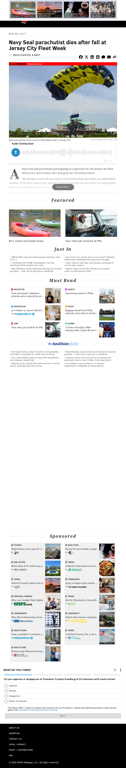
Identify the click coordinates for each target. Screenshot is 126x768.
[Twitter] (86, 58)
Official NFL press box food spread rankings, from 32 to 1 (35, 258)
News (24, 22)
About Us (14, 727)
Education (19, 289)
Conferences (20, 613)
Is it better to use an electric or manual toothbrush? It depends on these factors (84, 364)
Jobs (16, 323)
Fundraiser (74, 579)
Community (74, 613)
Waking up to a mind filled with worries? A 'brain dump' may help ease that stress (35, 364)
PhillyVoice (7, 24)
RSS (11, 755)
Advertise (14, 733)
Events (71, 289)
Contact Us (15, 738)
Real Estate (19, 562)
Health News (20, 630)
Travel (71, 562)
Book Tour (73, 545)
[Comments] (103, 58)
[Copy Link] (114, 58)
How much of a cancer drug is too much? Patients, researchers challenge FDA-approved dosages (89, 258)
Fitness (18, 545)
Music (71, 306)
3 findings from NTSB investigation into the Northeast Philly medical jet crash (32, 264)
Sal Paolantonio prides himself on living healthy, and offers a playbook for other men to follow (34, 353)
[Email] (108, 58)
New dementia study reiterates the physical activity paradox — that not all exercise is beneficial (36, 269)
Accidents (19, 63)
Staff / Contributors (21, 749)
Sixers (71, 323)
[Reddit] (97, 58)
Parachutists (34, 63)
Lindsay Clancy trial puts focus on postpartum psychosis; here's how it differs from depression (87, 358)
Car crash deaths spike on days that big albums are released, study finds (34, 358)
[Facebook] (80, 58)
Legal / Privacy (17, 744)
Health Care (20, 647)
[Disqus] (63, 411)
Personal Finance (23, 596)
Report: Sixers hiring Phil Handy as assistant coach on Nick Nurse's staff (87, 269)
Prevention (20, 306)
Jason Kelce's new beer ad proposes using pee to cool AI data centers (89, 264)
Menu (121, 24)
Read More (63, 186)
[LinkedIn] (92, 58)
